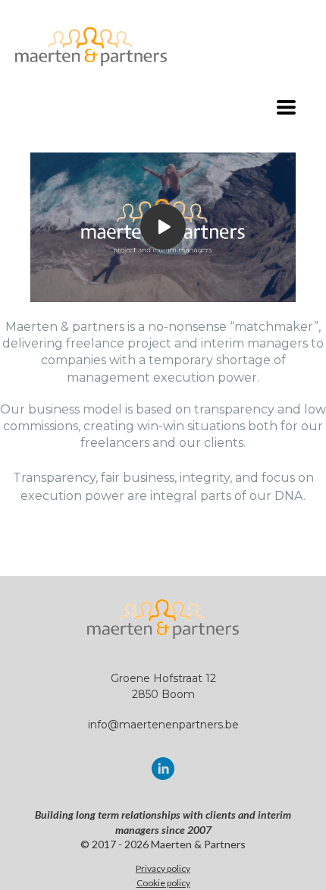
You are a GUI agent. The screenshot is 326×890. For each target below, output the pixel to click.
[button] (286, 107)
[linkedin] (163, 768)
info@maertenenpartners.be (163, 724)
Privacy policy (163, 868)
